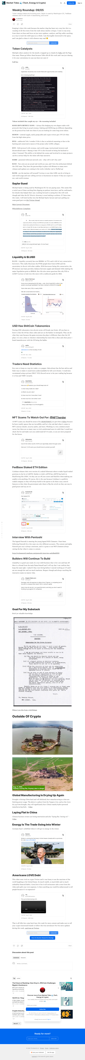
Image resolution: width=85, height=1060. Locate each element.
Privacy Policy (55, 1014)
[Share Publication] (64, 3)
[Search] (61, 3)
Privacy (42, 1048)
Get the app (50, 1052)
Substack (34, 1056)
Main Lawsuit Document (21, 204)
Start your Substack (38, 1052)
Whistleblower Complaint (21, 208)
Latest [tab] (18, 978)
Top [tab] (14, 978)
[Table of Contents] (2, 530)
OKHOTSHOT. (46, 422)
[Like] (14, 24)
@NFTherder (58, 417)
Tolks (60, 53)
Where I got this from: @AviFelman (24, 710)
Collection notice (54, 1048)
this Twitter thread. (33, 200)
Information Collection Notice (42, 1014)
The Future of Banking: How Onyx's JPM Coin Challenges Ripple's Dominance (34, 984)
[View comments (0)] (18, 24)
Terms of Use (50, 1013)
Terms (46, 1048)
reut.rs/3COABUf (31, 840)
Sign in (80, 3)
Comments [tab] (16, 957)
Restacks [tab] (23, 957)
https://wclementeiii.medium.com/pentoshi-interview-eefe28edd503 (35, 553)
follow (64, 422)
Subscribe (71, 3)
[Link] (10, 48)
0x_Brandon (19, 18)
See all (16, 1023)
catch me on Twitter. (32, 928)
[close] (58, 988)
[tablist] (19, 957)
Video (30, 807)
